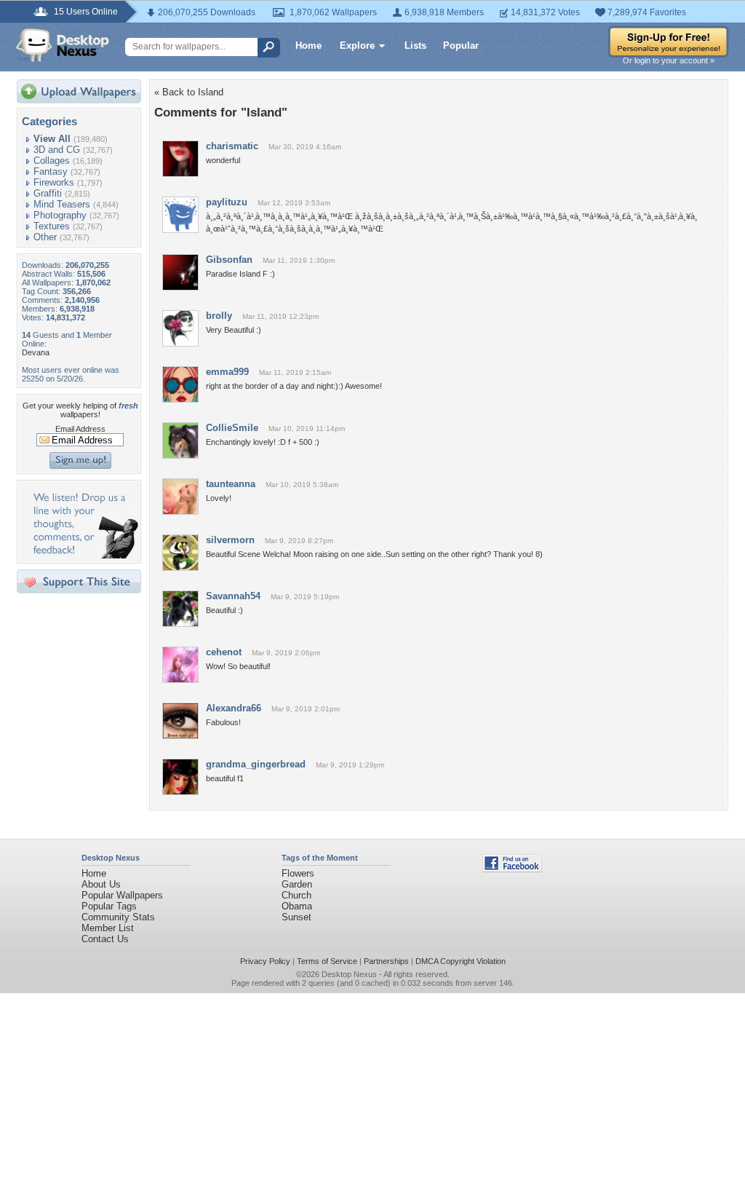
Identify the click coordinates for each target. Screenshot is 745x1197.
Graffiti (47, 193)
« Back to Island (188, 92)
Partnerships (386, 961)
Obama (297, 906)
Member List (107, 928)
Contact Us (105, 938)
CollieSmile (232, 427)
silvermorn (230, 539)
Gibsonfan (229, 259)
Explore (357, 45)
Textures (51, 226)
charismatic (232, 146)
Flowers (298, 873)
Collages (51, 160)
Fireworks (53, 182)
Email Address (80, 428)
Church (296, 895)
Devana (35, 352)
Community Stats (118, 917)
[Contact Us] (83, 555)
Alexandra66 (233, 708)
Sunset (296, 917)
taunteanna (230, 483)
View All (52, 138)
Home (308, 45)
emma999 (227, 371)
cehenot (224, 652)
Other (45, 237)
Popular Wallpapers (122, 895)
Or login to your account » (668, 60)
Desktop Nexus (349, 974)
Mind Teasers (61, 204)
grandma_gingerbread (256, 764)
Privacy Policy (265, 961)
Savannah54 (233, 595)
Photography (60, 215)
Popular (461, 45)
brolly (219, 315)
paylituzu (226, 202)
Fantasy (50, 171)
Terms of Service (327, 961)
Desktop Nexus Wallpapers (62, 45)
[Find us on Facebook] (512, 869)
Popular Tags (109, 906)
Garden (297, 884)
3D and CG (56, 149)
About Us (101, 884)
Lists (415, 45)
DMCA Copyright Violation (460, 961)
